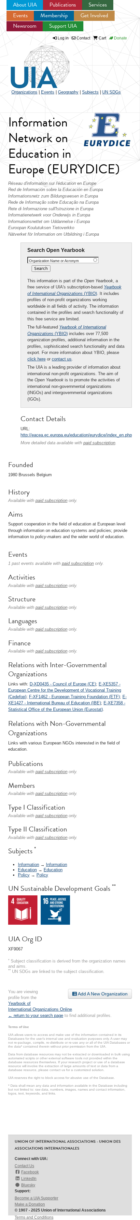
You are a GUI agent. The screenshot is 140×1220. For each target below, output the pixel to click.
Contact (83, 38)
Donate (120, 38)
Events (20, 15)
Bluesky (28, 1185)
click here (36, 359)
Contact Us (24, 1166)
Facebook (30, 1172)
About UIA (25, 5)
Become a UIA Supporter (36, 1198)
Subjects (90, 92)
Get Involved (94, 15)
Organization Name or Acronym (54, 261)
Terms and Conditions (34, 1217)
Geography (68, 92)
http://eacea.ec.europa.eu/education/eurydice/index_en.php (76, 435)
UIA (32, 63)
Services (98, 5)
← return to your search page (35, 1015)
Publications (62, 5)
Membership (54, 15)
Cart (102, 38)
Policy (24, 875)
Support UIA (63, 26)
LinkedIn (28, 1178)
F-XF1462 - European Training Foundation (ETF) (74, 696)
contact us (62, 359)
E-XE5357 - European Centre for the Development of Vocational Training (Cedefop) (64, 690)
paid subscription (99, 442)
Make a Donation (30, 1204)
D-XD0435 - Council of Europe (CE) (63, 684)
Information (28, 864)
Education (27, 869)
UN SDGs (111, 92)
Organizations (24, 92)
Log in (63, 38)
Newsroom (24, 26)
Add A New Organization (102, 993)
